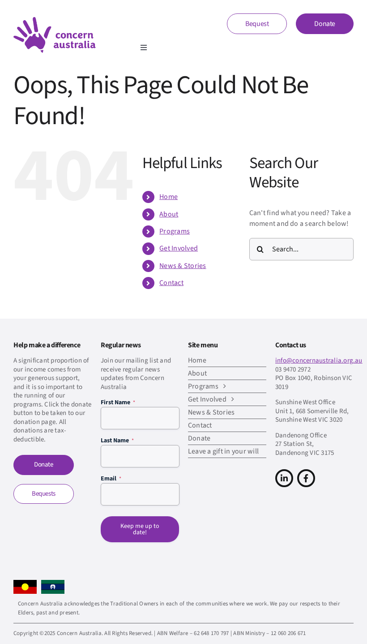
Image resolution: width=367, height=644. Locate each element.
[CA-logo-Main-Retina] (54, 21)
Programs (174, 231)
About (168, 214)
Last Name (117, 440)
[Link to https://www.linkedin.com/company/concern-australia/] (284, 478)
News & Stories (182, 266)
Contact (171, 283)
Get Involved (178, 248)
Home (168, 197)
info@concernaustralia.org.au (319, 360)
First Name (118, 402)
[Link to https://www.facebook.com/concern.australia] (306, 478)
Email (111, 478)
